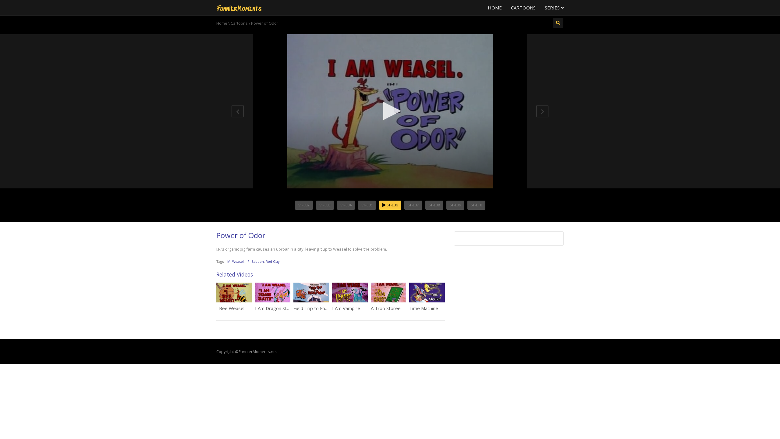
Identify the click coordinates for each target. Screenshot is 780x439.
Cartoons (523, 8)
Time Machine (423, 308)
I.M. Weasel (234, 261)
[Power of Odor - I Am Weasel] (239, 7)
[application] (390, 111)
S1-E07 (413, 205)
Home (495, 8)
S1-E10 (476, 205)
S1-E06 (392, 205)
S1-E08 (434, 205)
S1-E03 (325, 205)
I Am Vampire (346, 308)
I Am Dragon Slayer (275, 308)
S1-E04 (346, 205)
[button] (390, 111)
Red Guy (273, 261)
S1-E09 (455, 205)
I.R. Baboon (255, 261)
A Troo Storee (386, 308)
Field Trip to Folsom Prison (321, 308)
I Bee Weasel (230, 308)
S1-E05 (367, 205)
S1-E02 (304, 205)
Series (553, 8)
